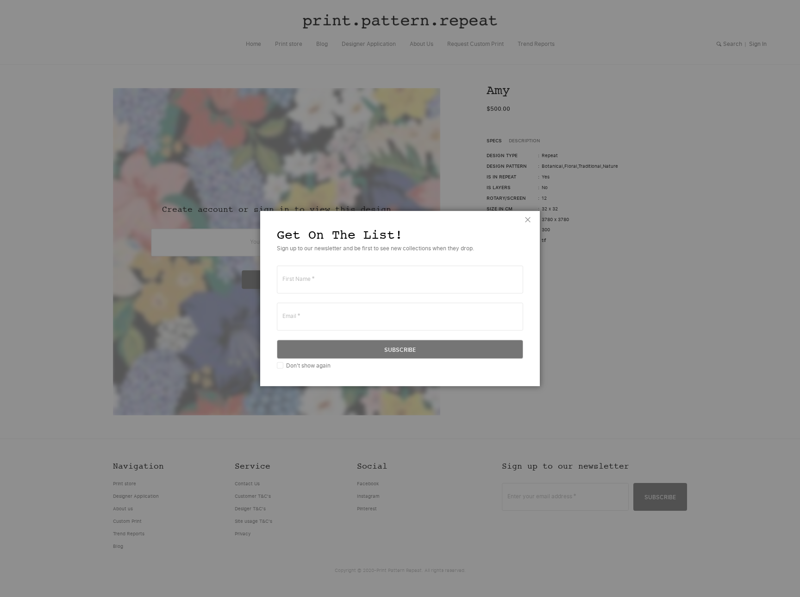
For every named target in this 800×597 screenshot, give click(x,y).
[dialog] (400, 298)
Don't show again (308, 365)
